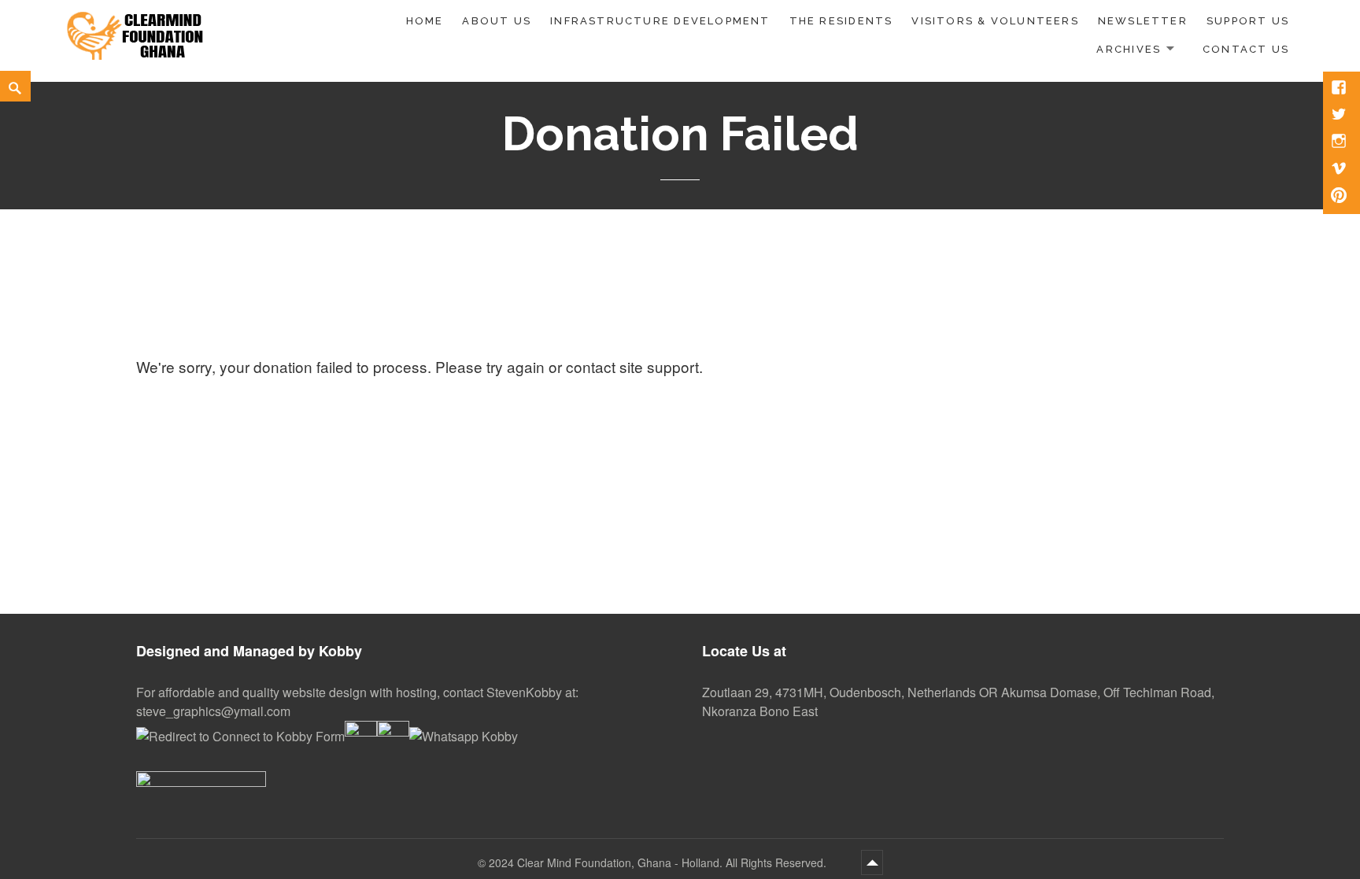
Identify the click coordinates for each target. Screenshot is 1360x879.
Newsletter (1143, 21)
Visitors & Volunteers (994, 21)
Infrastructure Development (660, 21)
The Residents (841, 21)
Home (425, 21)
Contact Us (1246, 49)
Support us (1248, 21)
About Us (496, 21)
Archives (1128, 49)
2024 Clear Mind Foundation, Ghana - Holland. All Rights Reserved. (659, 862)
